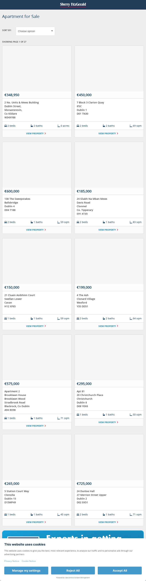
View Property (34, 133)
